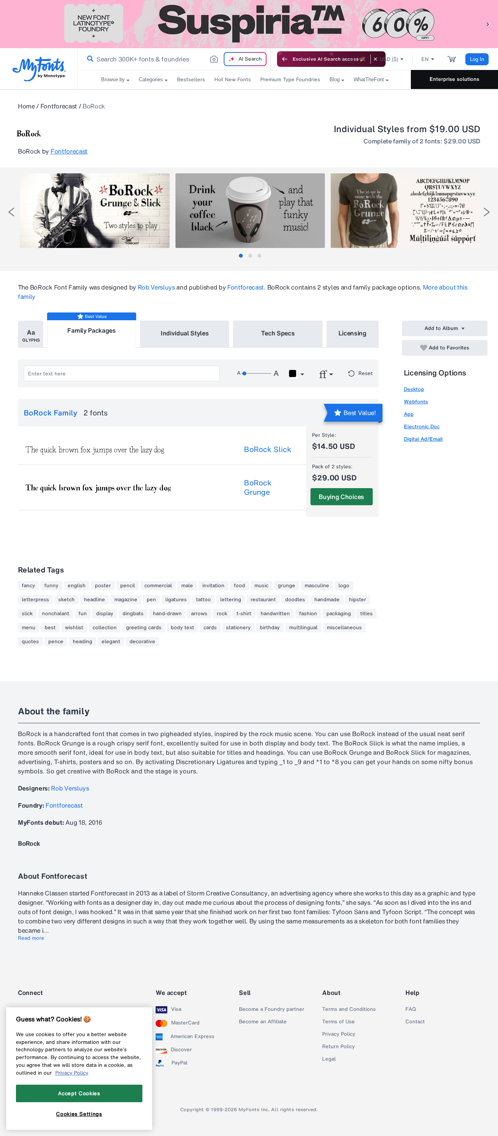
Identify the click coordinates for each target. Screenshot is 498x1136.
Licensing (352, 333)
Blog (335, 79)
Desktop (414, 389)
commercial (158, 586)
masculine (317, 586)
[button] (488, 24)
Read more (31, 938)
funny (51, 586)
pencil (127, 586)
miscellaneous (344, 628)
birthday (270, 628)
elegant (111, 642)
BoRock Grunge (258, 487)
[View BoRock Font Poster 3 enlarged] (405, 210)
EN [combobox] (425, 59)
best (50, 628)
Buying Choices (341, 496)
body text (182, 628)
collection (105, 628)
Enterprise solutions (454, 79)
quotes (30, 642)
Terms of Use (338, 1022)
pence (55, 642)
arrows (199, 614)
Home (26, 106)
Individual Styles (185, 333)
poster (103, 586)
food (239, 586)
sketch (66, 600)
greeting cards (143, 628)
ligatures (176, 600)
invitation (213, 586)
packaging (338, 614)
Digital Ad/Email (423, 439)
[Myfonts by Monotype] (39, 69)
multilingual (303, 628)
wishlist (74, 628)
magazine (125, 600)
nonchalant (55, 614)
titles (366, 614)
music (261, 586)
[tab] (240, 256)
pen (151, 600)
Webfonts (416, 401)
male (187, 586)
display (104, 614)
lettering (230, 600)
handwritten (275, 614)
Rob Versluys (156, 287)
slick (27, 614)
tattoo (203, 600)
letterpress (35, 600)
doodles (295, 600)
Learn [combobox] (349, 59)
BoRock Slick (267, 449)
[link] (88, 59)
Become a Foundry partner (271, 1009)
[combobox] (174, 59)
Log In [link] (477, 59)
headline (94, 600)
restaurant (263, 600)
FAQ (410, 1009)
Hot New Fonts (232, 79)
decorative (142, 642)
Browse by (113, 79)
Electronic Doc (422, 426)
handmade (327, 600)
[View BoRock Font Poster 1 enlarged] (94, 210)
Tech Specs (278, 333)
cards (210, 628)
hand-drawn (167, 614)
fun (83, 614)
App (409, 414)
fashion (308, 614)
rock (222, 614)
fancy (28, 586)
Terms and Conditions (349, 1009)
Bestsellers (191, 79)
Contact (415, 1022)
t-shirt (244, 614)
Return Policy (338, 1047)
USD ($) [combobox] (389, 59)
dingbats (133, 614)
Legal (329, 1059)
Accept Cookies (79, 1093)
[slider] (256, 373)
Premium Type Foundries (290, 79)
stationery (238, 628)
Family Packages (91, 330)
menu (28, 628)
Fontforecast (58, 106)
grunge (286, 586)
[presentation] (11, 212)
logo (343, 586)
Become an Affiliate (263, 1022)
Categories (151, 79)
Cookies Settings (79, 1114)
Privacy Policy (338, 1034)
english (77, 586)
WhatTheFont (369, 79)
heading (82, 642)
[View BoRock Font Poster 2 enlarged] (250, 210)
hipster (357, 600)
